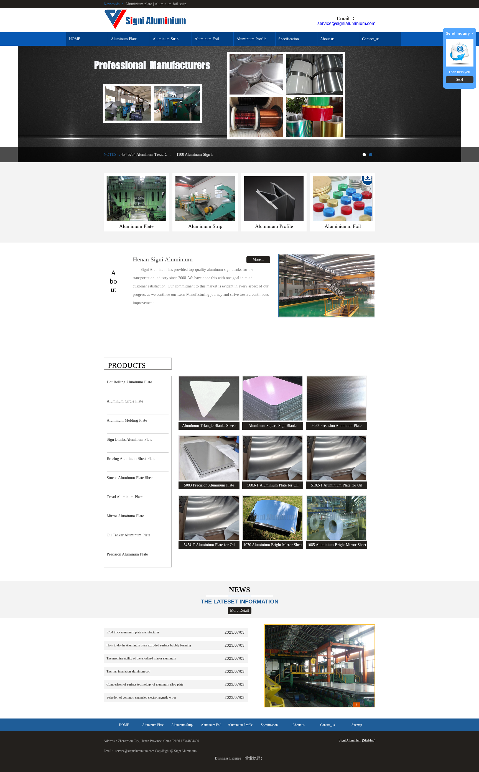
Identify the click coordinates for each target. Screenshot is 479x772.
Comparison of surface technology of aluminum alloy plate (144, 684)
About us (327, 39)
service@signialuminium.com (346, 23)
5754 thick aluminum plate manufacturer (132, 632)
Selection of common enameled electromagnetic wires (141, 697)
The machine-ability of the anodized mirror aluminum (141, 658)
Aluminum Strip (166, 39)
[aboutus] (327, 285)
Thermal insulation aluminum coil (128, 671)
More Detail (239, 610)
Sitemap (356, 725)
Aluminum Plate (124, 39)
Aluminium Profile (251, 39)
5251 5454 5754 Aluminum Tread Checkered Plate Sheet (121, 154)
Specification (288, 39)
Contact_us (370, 39)
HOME (74, 39)
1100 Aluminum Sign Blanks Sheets (171, 154)
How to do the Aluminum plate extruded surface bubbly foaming (148, 645)
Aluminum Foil (207, 39)
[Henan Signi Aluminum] (145, 19)
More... (258, 260)
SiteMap (368, 740)
